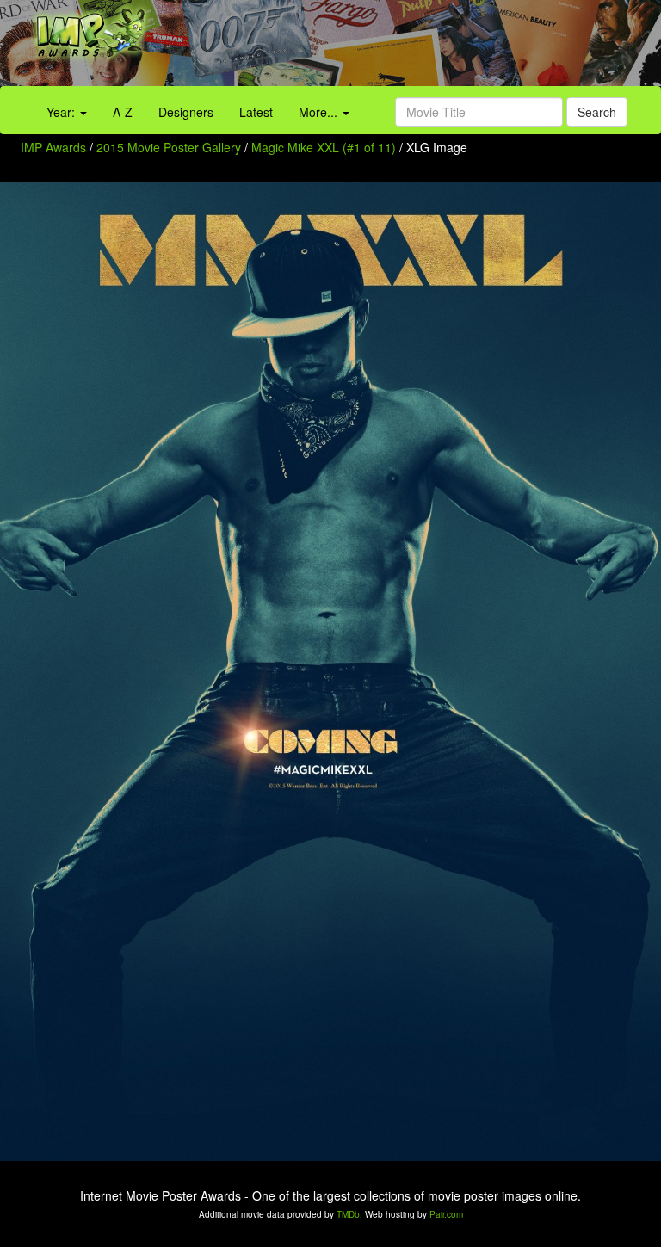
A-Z (123, 111)
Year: (62, 111)
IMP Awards (53, 147)
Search (597, 111)
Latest (256, 111)
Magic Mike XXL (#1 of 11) (323, 147)
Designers (185, 111)
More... (320, 111)
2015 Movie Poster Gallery (168, 147)
